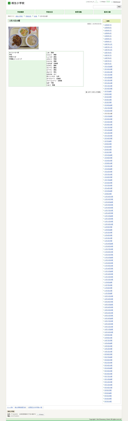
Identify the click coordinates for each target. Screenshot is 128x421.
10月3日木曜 (108, 346)
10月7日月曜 (108, 340)
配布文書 (107, 12)
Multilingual (116, 2)
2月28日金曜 (108, 105)
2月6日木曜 (108, 144)
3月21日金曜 (108, 66)
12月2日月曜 (108, 241)
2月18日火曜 (108, 124)
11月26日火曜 (108, 252)
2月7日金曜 (108, 141)
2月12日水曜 (108, 136)
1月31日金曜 (108, 155)
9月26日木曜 (108, 360)
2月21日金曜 (108, 116)
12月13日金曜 (108, 216)
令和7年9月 (108, 52)
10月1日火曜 (108, 351)
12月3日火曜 (108, 238)
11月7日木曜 (108, 285)
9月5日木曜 (108, 396)
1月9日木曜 (108, 194)
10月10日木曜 (108, 332)
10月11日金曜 (108, 329)
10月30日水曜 (108, 299)
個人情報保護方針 (20, 407)
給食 (35, 16)
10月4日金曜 (108, 343)
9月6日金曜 (108, 393)
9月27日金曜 (108, 357)
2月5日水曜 (108, 147)
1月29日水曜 (108, 160)
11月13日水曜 (108, 277)
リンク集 (10, 407)
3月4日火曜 (108, 100)
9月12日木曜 (108, 382)
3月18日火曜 (108, 72)
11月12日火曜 (108, 279)
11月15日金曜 (108, 271)
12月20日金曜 (108, 202)
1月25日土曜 (108, 166)
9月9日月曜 (108, 390)
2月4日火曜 (108, 149)
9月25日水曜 (108, 362)
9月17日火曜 (108, 376)
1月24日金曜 (108, 169)
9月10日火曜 (108, 387)
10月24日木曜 (108, 307)
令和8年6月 (108, 27)
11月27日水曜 (108, 249)
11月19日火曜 (108, 266)
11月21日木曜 (108, 260)
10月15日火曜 (108, 327)
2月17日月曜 (108, 127)
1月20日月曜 (108, 177)
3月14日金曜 (108, 77)
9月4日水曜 (108, 398)
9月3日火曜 (108, 401)
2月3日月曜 (108, 152)
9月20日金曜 (108, 368)
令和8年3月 (108, 36)
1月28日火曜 (108, 163)
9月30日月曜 (108, 354)
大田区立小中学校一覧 (35, 407)
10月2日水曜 (108, 349)
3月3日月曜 (108, 102)
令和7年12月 (108, 44)
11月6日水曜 (108, 288)
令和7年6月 (108, 58)
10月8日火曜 (108, 338)
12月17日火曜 (108, 210)
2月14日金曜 (108, 130)
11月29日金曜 (108, 243)
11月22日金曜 (108, 257)
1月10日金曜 (108, 191)
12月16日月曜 (108, 213)
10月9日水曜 (108, 335)
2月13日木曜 (108, 133)
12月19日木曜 (108, 205)
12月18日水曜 (108, 207)
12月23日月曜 (108, 199)
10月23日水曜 (108, 310)
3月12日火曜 (108, 83)
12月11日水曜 (108, 221)
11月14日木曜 (108, 274)
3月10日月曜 (108, 88)
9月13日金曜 (108, 379)
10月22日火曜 (108, 313)
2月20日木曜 (108, 119)
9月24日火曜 (108, 365)
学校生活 (49, 12)
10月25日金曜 (108, 304)
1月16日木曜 (108, 183)
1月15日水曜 (108, 185)
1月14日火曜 (108, 188)
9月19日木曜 (108, 371)
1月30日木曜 (108, 158)
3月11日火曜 (108, 86)
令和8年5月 (108, 30)
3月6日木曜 (108, 94)
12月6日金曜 (108, 230)
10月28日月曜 (108, 302)
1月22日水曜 (108, 171)
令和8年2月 (108, 39)
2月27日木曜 (108, 108)
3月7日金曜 (108, 91)
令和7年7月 (108, 55)
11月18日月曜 (108, 268)
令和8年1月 (108, 41)
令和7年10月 (108, 50)
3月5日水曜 (108, 97)
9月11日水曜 (108, 385)
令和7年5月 (108, 61)
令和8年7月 (108, 25)
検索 (119, 6)
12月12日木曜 (108, 218)
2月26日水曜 (108, 111)
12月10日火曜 (108, 224)
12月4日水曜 (108, 235)
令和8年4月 (108, 33)
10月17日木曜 (108, 321)
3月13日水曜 (108, 80)
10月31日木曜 (108, 296)
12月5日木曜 (108, 232)
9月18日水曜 (108, 374)
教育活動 (78, 12)
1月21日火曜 (108, 174)
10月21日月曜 (108, 315)
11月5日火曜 (108, 291)
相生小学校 (19, 16)
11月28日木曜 (108, 246)
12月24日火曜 (108, 196)
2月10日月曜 (108, 138)
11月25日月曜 (108, 254)
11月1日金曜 (108, 293)
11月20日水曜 (108, 263)
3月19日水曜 (108, 69)
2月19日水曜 (108, 122)
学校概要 (20, 12)
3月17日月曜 (108, 75)
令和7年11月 (108, 47)
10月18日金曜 (108, 318)
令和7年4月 (108, 63)
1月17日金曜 (108, 180)
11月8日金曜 (108, 282)
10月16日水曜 (108, 324)
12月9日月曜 (108, 227)
